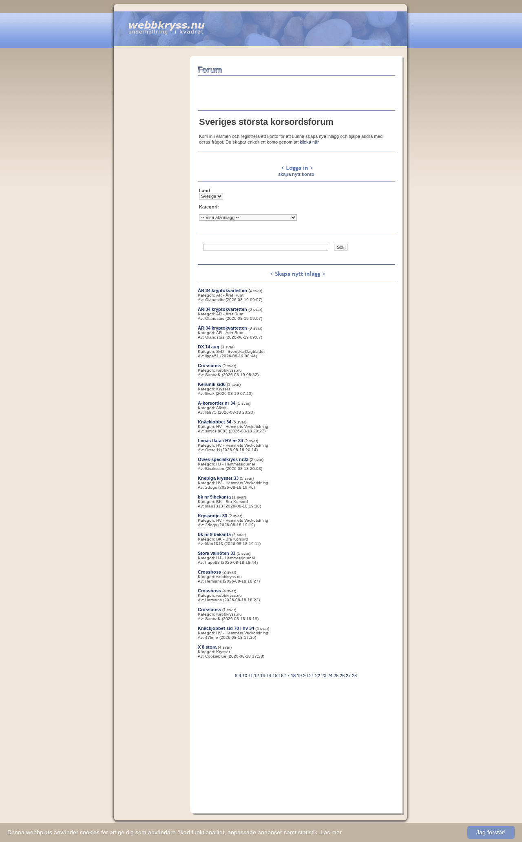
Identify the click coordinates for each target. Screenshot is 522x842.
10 (244, 675)
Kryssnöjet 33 (212, 515)
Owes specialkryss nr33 (223, 459)
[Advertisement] (151, 178)
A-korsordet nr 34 (216, 403)
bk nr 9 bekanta (214, 496)
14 (268, 675)
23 (323, 675)
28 (354, 675)
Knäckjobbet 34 (214, 421)
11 (250, 675)
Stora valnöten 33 (216, 553)
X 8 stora (207, 647)
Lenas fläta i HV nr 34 (220, 440)
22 (317, 675)
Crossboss (209, 365)
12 (256, 675)
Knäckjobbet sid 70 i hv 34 (226, 628)
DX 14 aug (208, 346)
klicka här (309, 142)
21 (311, 675)
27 (348, 675)
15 (274, 675)
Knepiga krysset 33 (218, 478)
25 (336, 675)
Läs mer (331, 832)
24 (329, 675)
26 (342, 675)
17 (287, 675)
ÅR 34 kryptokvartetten (222, 290)
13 (262, 675)
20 (305, 675)
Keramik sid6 (212, 384)
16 (281, 675)
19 (299, 675)
